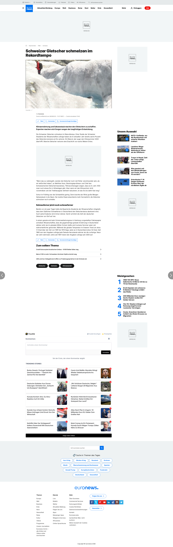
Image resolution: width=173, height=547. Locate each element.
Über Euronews (74, 498)
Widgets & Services (59, 518)
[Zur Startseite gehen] (29, 8)
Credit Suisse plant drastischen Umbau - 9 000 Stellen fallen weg (57, 249)
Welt (64, 8)
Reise (80, 8)
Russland (95, 460)
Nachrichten (32, 45)
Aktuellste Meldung (44, 8)
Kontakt (71, 512)
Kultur (93, 8)
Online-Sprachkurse (59, 523)
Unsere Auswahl (126, 131)
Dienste (55, 495)
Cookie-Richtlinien (75, 507)
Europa (57, 8)
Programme (40, 523)
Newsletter (96, 508)
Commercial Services (76, 501)
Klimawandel (67, 266)
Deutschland (79, 475)
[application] (69, 84)
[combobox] (99, 2)
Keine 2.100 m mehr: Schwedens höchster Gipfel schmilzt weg (56, 254)
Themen (39, 495)
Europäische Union (87, 470)
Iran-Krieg (66, 460)
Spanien (107, 465)
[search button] (89, 2)
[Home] (26, 45)
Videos (38, 520)
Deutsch (27, 2)
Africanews (56, 520)
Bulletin (55, 501)
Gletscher (42, 266)
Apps (54, 512)
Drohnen (107, 460)
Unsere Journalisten (42, 526)
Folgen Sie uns (57, 509)
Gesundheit (108, 8)
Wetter (55, 504)
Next (86, 8)
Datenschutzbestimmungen (78, 509)
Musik (65, 465)
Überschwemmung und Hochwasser (85, 465)
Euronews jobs (74, 515)
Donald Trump (70, 470)
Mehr (71, 495)
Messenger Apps (58, 515)
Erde (99, 8)
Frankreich (103, 470)
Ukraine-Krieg (81, 460)
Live (147, 8)
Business (71, 8)
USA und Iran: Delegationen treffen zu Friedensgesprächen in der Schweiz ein (61, 259)
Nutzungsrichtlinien (75, 504)
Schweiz (45, 45)
